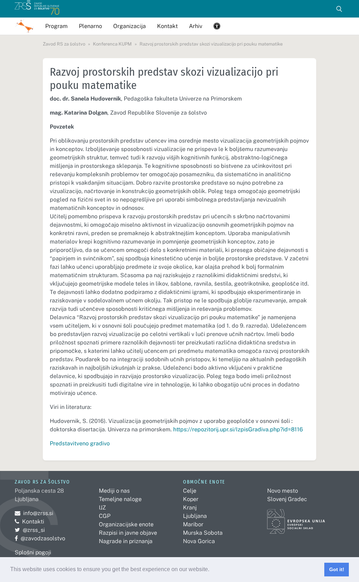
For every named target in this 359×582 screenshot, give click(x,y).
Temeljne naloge (120, 499)
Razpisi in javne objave (128, 532)
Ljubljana (195, 516)
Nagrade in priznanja (126, 541)
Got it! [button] (336, 569)
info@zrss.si (34, 513)
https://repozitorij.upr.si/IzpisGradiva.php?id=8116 (238, 429)
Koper (190, 499)
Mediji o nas (114, 490)
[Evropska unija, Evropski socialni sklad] (296, 518)
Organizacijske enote (126, 524)
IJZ (102, 507)
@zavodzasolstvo (40, 538)
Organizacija (129, 26)
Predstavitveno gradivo (80, 443)
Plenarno (90, 26)
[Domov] (37, 9)
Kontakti (33, 521)
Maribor (193, 524)
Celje (189, 490)
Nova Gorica (199, 541)
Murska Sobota (203, 532)
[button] (212, 570)
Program (56, 26)
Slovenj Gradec (287, 499)
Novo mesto (282, 490)
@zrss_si (30, 530)
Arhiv (195, 26)
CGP (104, 516)
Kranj (190, 507)
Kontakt (167, 26)
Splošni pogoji (33, 552)
